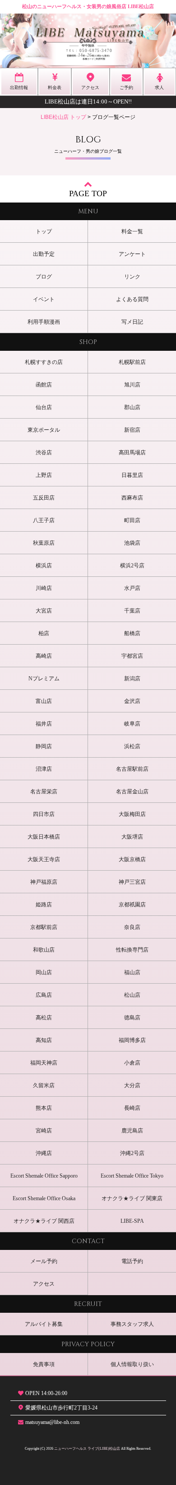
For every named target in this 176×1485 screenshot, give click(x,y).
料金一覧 (132, 231)
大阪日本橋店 (44, 837)
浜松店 (132, 746)
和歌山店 (44, 950)
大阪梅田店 (132, 814)
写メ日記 (132, 322)
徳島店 (132, 1017)
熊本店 (44, 1108)
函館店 (44, 385)
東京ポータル (44, 430)
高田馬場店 (132, 452)
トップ (44, 231)
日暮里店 (132, 475)
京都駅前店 (43, 927)
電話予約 (132, 1261)
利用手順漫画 (44, 322)
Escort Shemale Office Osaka (44, 1198)
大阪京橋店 (132, 859)
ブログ (44, 276)
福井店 (44, 724)
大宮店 (44, 611)
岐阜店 (132, 724)
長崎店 (132, 1108)
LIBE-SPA (132, 1221)
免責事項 (44, 1364)
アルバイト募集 (44, 1324)
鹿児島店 (132, 1130)
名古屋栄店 (43, 791)
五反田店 (44, 498)
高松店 (44, 1017)
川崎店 (44, 588)
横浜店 (44, 565)
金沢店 (132, 701)
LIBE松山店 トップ (63, 117)
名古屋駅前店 (132, 769)
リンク (132, 276)
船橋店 (132, 633)
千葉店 (132, 611)
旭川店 (132, 385)
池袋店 (132, 543)
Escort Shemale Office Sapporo (44, 1176)
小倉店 (132, 1063)
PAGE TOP (88, 193)
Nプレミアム (44, 678)
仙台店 (44, 407)
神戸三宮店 (132, 882)
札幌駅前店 (132, 362)
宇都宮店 (132, 656)
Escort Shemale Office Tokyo (132, 1176)
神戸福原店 (43, 882)
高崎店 (44, 656)
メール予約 (43, 1261)
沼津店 (44, 769)
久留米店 (44, 1085)
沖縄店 (44, 1153)
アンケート (132, 254)
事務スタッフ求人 (132, 1324)
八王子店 (44, 520)
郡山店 (132, 407)
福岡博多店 (132, 1040)
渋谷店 (44, 452)
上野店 (44, 475)
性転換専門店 (132, 950)
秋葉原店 (44, 543)
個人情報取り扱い (132, 1364)
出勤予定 (44, 254)
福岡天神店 (43, 1063)
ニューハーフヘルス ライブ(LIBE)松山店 (87, 1449)
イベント (44, 299)
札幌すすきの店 (44, 362)
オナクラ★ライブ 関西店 (44, 1221)
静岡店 (44, 746)
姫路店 (44, 904)
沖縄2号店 (132, 1153)
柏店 (43, 633)
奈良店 (132, 927)
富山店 (44, 701)
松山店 (132, 995)
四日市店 (44, 814)
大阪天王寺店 (44, 859)
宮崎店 (44, 1130)
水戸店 (132, 588)
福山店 (132, 972)
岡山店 (44, 972)
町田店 (132, 520)
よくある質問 (132, 299)
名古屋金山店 (132, 791)
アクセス (44, 1284)
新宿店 (132, 430)
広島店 (44, 995)
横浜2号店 (132, 565)
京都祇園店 (132, 904)
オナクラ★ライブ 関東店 (132, 1198)
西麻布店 (132, 498)
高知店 (44, 1040)
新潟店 (132, 678)
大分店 (132, 1085)
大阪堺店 (132, 837)
